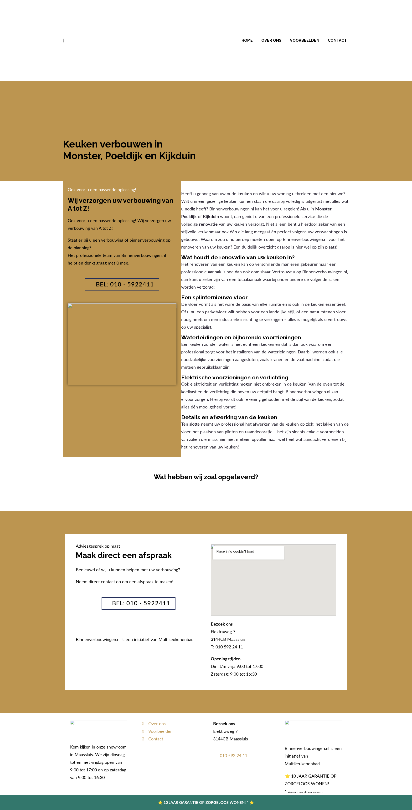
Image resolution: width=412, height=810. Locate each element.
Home (247, 40)
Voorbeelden (304, 40)
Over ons (271, 40)
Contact (337, 40)
